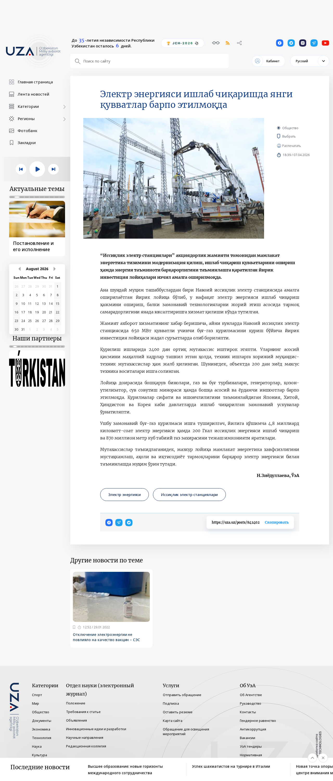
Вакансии (247, 737)
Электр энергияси (124, 494)
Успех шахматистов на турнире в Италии (231, 766)
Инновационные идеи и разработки (96, 729)
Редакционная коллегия (86, 746)
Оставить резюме (178, 712)
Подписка (171, 703)
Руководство (250, 703)
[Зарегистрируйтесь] (74, 627)
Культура (39, 755)
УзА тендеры (251, 746)
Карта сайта (172, 720)
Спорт (37, 694)
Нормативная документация (252, 757)
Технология (41, 737)
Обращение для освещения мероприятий (186, 731)
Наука (37, 746)
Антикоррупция (253, 729)
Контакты (248, 712)
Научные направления (84, 737)
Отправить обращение (182, 694)
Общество (290, 128)
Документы (41, 720)
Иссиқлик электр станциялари (189, 494)
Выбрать (296, 136)
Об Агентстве (251, 694)
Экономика (41, 729)
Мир (35, 703)
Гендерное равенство (258, 720)
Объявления (76, 720)
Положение (75, 703)
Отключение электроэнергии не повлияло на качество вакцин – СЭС (106, 637)
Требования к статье (83, 711)
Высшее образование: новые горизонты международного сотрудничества (125, 769)
